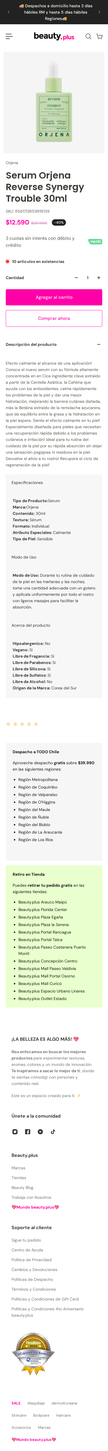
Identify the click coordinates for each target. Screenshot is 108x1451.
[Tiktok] (53, 1131)
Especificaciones (27, 482)
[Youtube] (40, 1131)
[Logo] (54, 36)
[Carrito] (99, 36)
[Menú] (9, 36)
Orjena (12, 162)
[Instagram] (15, 1131)
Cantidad (15, 277)
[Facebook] (27, 1131)
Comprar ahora (54, 318)
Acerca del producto (31, 625)
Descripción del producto (31, 344)
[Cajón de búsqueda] (88, 36)
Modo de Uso (24, 557)
